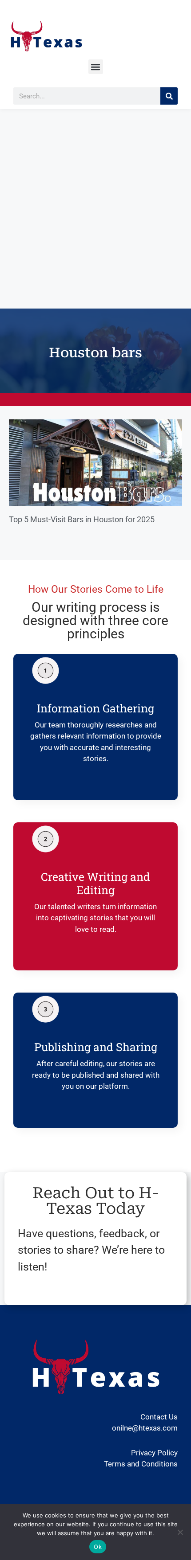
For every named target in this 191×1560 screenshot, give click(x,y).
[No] (179, 1532)
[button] (95, 66)
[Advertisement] (95, 208)
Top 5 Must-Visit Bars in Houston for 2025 (82, 519)
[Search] (169, 96)
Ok (98, 1546)
